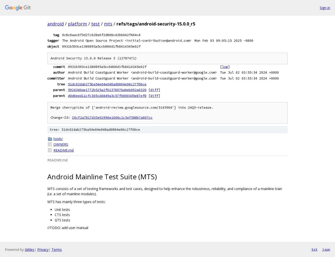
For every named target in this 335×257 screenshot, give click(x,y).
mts (108, 24)
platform (77, 24)
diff (154, 90)
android (55, 24)
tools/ (58, 138)
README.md (63, 150)
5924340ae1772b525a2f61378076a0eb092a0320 (107, 90)
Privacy (43, 249)
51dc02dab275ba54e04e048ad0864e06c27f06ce (107, 84)
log (225, 66)
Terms (57, 249)
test (95, 24)
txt (314, 249)
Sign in (325, 7)
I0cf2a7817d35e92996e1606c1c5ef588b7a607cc (112, 118)
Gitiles (29, 249)
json (326, 249)
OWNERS (60, 144)
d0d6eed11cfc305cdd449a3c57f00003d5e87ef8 (107, 95)
